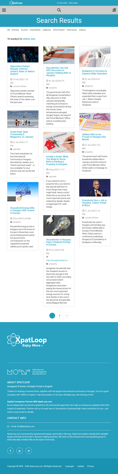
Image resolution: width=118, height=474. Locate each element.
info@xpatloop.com (26, 426)
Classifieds (35, 29)
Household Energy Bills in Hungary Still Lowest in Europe (22, 210)
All (8, 29)
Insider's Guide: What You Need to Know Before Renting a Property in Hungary (57, 160)
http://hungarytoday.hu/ (57, 260)
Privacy (90, 466)
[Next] (67, 315)
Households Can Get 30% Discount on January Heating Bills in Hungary (58, 71)
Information (59, 29)
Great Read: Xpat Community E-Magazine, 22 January (22, 134)
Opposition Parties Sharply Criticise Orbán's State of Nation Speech (22, 70)
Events (24, 29)
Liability (80, 466)
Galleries (46, 29)
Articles (15, 29)
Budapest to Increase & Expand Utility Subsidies (94, 72)
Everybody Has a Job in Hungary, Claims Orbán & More (94, 203)
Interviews (72, 29)
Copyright (69, 466)
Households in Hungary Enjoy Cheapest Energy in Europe (58, 242)
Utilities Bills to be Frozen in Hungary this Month (94, 137)
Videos (82, 29)
